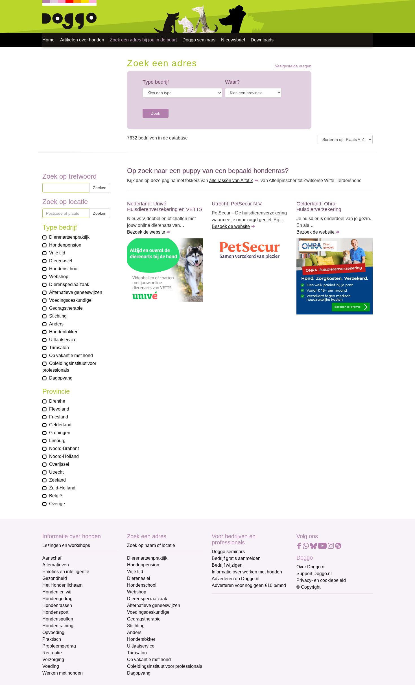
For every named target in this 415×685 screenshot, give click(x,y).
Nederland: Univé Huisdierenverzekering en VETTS (164, 206)
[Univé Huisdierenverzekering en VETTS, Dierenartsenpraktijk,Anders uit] (165, 270)
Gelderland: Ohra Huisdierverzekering (318, 206)
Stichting (136, 625)
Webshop (136, 591)
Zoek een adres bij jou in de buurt (143, 39)
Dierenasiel (138, 578)
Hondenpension (143, 564)
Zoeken (99, 187)
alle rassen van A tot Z (231, 180)
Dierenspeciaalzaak (147, 598)
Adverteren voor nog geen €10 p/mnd (249, 585)
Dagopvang (138, 673)
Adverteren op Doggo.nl (235, 578)
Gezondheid (54, 578)
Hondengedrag (57, 598)
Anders (134, 632)
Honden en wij (56, 591)
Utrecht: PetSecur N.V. (237, 204)
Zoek (155, 113)
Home (48, 39)
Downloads (262, 39)
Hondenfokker (141, 639)
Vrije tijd (135, 571)
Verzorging (53, 659)
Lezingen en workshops (66, 545)
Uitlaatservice (140, 646)
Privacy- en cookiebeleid (321, 580)
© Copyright (308, 587)
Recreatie (52, 652)
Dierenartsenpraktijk (147, 558)
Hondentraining (57, 625)
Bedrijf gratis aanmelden (236, 558)
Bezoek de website (146, 232)
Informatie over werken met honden (247, 571)
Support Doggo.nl (314, 573)
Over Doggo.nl (311, 566)
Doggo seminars (198, 39)
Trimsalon (137, 652)
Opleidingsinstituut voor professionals (164, 666)
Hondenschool (141, 585)
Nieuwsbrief (233, 39)
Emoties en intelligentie (65, 571)
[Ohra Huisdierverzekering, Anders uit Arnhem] (334, 276)
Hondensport (55, 612)
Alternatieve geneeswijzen (153, 605)
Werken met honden (62, 673)
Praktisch (51, 639)
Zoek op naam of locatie (151, 545)
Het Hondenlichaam (62, 585)
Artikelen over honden (82, 39)
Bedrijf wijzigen (227, 565)
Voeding (50, 666)
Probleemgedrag (59, 646)
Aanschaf (51, 558)
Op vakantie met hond (149, 659)
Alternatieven (55, 564)
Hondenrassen (57, 605)
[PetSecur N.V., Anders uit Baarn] (250, 251)
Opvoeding (53, 632)
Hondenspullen (57, 619)
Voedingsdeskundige (148, 612)
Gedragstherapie (144, 619)
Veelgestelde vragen (293, 66)
